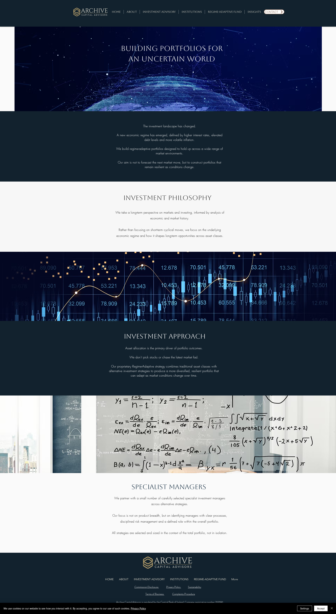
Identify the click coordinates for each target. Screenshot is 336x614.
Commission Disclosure (146, 587)
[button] (132, 12)
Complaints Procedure (183, 594)
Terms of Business (154, 594)
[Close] (332, 608)
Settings (304, 608)
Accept (321, 608)
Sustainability (194, 587)
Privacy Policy (173, 587)
